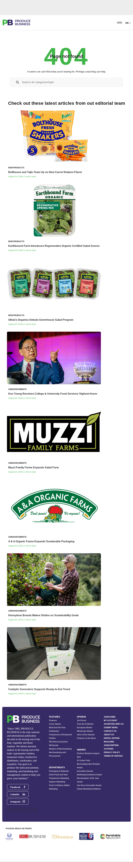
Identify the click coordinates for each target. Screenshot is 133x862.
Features (53, 720)
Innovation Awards (85, 771)
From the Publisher (85, 724)
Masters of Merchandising (60, 749)
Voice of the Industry (86, 735)
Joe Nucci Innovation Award (89, 785)
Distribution (54, 731)
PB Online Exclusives (58, 742)
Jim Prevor (81, 720)
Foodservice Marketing (59, 778)
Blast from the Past (57, 727)
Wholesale (53, 745)
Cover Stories (55, 724)
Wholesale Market (85, 731)
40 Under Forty (83, 760)
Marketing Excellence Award (89, 775)
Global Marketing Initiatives (89, 789)
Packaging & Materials (59, 771)
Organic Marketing (57, 782)
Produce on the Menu (86, 738)
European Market (84, 727)
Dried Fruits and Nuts (58, 775)
